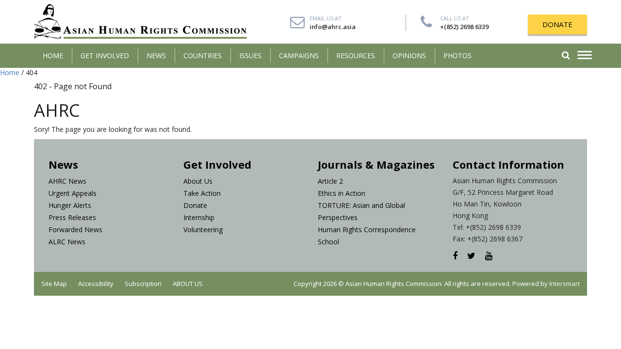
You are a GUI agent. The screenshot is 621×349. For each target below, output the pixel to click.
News (156, 55)
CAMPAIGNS (299, 55)
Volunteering (203, 229)
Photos (457, 55)
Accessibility (96, 283)
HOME (53, 55)
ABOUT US (188, 283)
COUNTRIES (202, 55)
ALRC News (67, 241)
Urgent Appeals (73, 193)
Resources (355, 55)
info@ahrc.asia (333, 26)
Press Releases (72, 217)
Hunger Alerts (70, 205)
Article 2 (330, 181)
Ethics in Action (341, 193)
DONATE (557, 24)
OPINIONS (409, 55)
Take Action (202, 193)
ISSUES (250, 55)
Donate (195, 205)
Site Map (54, 283)
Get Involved (105, 55)
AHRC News (67, 181)
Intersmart (564, 283)
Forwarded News (75, 229)
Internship (198, 217)
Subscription (143, 283)
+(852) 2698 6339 (464, 26)
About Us (197, 181)
